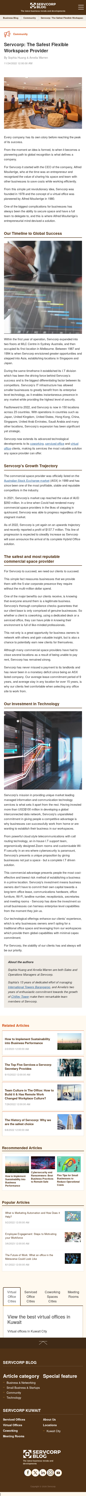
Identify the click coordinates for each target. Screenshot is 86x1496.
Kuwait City (54, 1431)
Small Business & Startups (23, 1388)
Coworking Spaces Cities (52, 1296)
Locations (50, 1425)
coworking (37, 443)
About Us (49, 1419)
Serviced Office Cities (30, 1296)
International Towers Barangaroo (29, 987)
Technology (14, 1397)
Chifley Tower (20, 996)
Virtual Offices (12, 1425)
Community (14, 1393)
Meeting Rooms (73, 1294)
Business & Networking (21, 1383)
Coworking (10, 1431)
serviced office (54, 443)
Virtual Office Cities (11, 1296)
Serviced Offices (14, 1419)
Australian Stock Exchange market (26, 480)
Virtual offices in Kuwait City (27, 1331)
